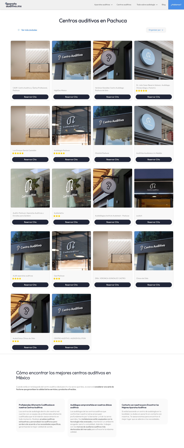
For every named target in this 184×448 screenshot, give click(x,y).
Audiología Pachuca (62, 150)
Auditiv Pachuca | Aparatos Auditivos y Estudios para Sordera (28, 214)
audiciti (139, 216)
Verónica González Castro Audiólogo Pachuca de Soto (109, 89)
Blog (164, 4)
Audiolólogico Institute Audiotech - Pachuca (112, 216)
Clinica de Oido (142, 278)
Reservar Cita (30, 97)
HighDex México (60, 90)
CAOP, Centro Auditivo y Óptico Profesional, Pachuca (30, 89)
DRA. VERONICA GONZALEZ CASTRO (110, 278)
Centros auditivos (124, 4)
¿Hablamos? (176, 4)
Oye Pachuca (59, 276)
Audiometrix (59, 213)
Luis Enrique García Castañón (24, 150)
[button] (103, 5)
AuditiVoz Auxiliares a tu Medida (149, 153)
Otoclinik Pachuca (102, 153)
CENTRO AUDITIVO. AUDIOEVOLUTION (70, 338)
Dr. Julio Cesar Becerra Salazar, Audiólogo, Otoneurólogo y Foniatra (153, 86)
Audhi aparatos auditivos (23, 276)
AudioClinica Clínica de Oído (24, 338)
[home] (13, 4)
